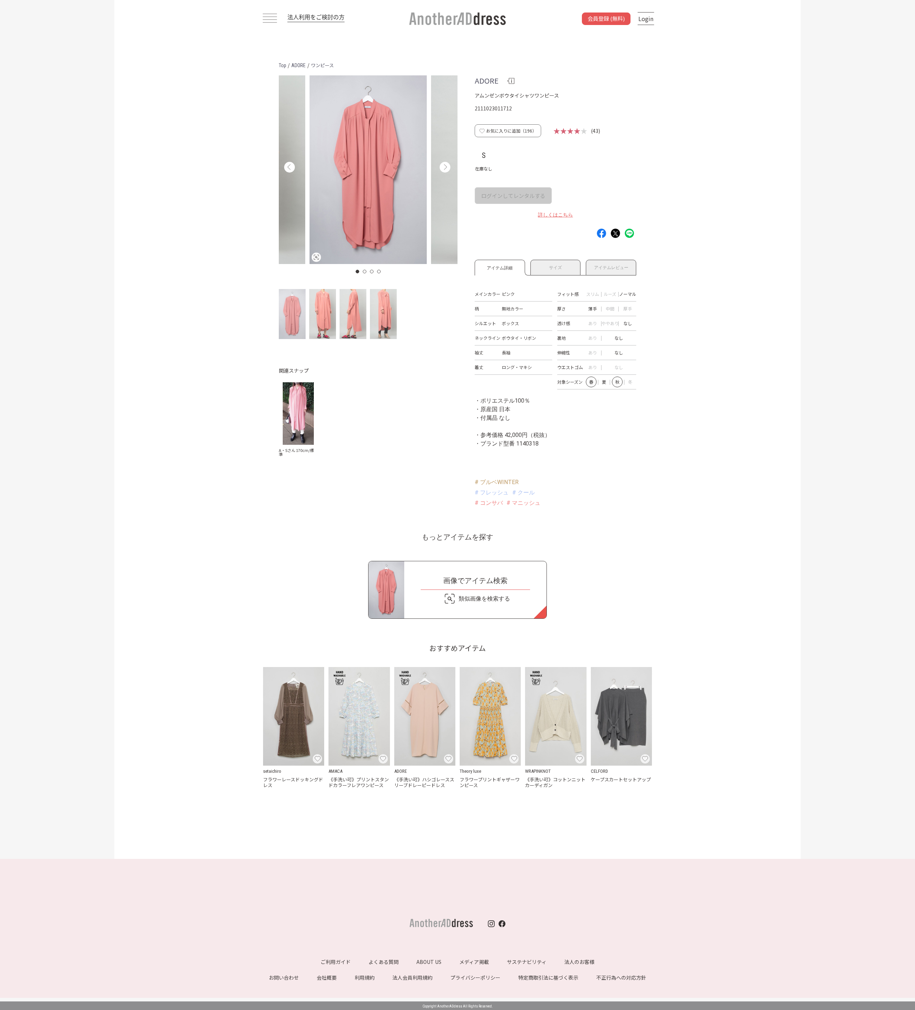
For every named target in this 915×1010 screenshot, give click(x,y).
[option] (368, 169)
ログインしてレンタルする (513, 195)
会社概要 (327, 977)
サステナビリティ (526, 961)
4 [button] (379, 271)
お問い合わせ (284, 977)
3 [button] (372, 271)
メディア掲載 (474, 961)
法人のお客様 (579, 961)
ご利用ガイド (336, 961)
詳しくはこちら (555, 215)
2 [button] (365, 271)
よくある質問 (384, 961)
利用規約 (365, 977)
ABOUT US (428, 961)
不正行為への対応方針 (621, 977)
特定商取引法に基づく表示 (548, 977)
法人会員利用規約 (412, 977)
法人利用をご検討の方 (316, 17)
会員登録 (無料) (606, 18)
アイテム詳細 (500, 266)
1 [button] (358, 271)
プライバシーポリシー (475, 977)
